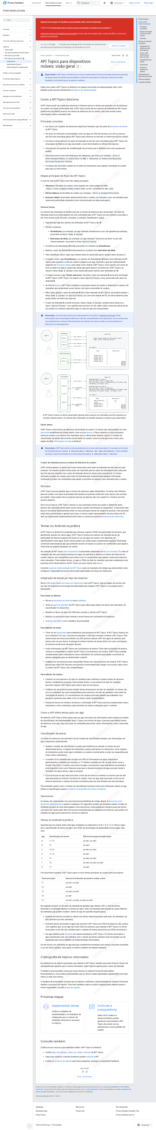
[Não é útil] (127, 55)
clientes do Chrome (107, 315)
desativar (69, 934)
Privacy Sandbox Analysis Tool (127, 1111)
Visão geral (36, 3)
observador (61, 632)
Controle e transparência (107, 1007)
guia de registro (73, 987)
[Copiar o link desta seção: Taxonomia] (55, 796)
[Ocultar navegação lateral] (29, 1125)
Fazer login (148, 3)
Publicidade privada (53, 3)
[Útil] (123, 55)
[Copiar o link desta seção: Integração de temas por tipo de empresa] (90, 578)
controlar (90, 1057)
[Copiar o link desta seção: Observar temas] (57, 207)
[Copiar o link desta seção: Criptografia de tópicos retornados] (91, 957)
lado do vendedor (110, 551)
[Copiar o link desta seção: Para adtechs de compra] (65, 674)
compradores (72, 551)
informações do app (62, 441)
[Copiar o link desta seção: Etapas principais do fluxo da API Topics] (87, 176)
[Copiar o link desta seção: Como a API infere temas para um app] (86, 712)
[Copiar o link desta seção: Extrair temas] (54, 424)
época (57, 285)
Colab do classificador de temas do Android (87, 789)
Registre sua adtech (54, 621)
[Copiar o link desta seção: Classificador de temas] (68, 733)
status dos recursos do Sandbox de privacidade (59, 34)
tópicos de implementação (85, 90)
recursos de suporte (63, 1061)
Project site (80, 1111)
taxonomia (45, 432)
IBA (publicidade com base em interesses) (65, 583)
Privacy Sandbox (46, 55)
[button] (14, 29)
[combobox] (88, 3)
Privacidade (56, 1125)
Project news (41, 1115)
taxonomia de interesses (113, 516)
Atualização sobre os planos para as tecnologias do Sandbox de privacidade (81, 28)
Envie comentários (118, 62)
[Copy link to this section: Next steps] (66, 997)
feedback (82, 600)
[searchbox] (16, 20)
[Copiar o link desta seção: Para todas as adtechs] (63, 595)
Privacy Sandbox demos (125, 1115)
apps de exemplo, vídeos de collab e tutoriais (71, 1052)
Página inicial (134, 3)
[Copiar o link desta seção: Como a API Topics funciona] (81, 99)
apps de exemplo (61, 605)
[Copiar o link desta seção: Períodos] (53, 486)
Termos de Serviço (43, 1125)
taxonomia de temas (118, 126)
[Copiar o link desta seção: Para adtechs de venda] (63, 627)
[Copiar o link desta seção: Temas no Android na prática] (82, 526)
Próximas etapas (64, 265)
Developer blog (41, 1111)
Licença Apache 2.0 (92, 1089)
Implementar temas (65, 1006)
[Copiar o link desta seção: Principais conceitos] (65, 121)
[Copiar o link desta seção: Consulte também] (67, 1041)
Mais (68, 3)
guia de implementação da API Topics (66, 568)
